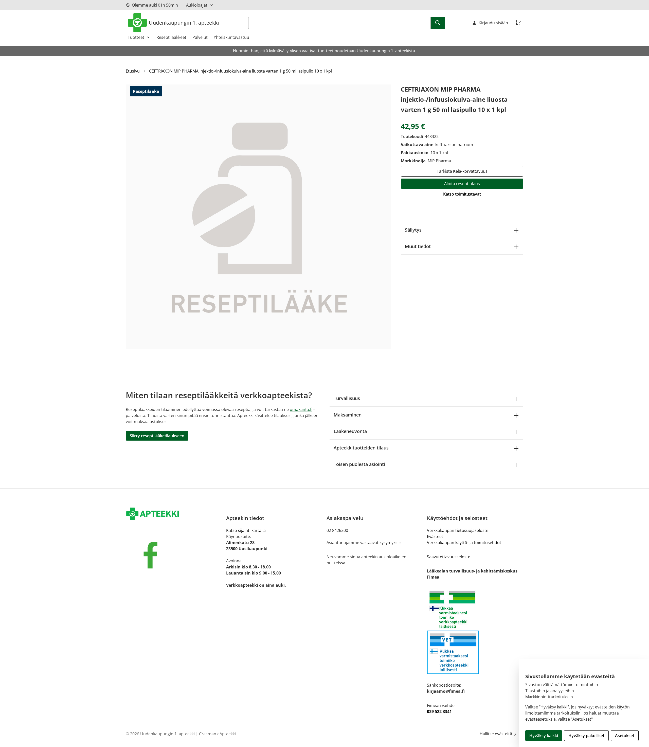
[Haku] (438, 23)
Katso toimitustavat (462, 194)
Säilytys (413, 230)
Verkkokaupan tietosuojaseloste (457, 530)
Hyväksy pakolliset (586, 735)
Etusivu (133, 71)
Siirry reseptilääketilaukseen (157, 436)
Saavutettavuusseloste (448, 557)
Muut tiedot (418, 246)
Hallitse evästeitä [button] (496, 734)
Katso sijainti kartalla (246, 530)
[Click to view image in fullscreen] (258, 216)
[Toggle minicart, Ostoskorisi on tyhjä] (518, 23)
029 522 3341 (439, 711)
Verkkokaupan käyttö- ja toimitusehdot (464, 542)
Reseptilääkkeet (171, 37)
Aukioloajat (196, 5)
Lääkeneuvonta (350, 431)
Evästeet (435, 536)
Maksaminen (348, 415)
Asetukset (624, 735)
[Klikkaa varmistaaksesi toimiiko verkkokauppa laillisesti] (475, 609)
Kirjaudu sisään (493, 23)
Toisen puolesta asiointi (359, 464)
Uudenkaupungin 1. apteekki (184, 22)
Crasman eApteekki (217, 734)
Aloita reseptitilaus (462, 183)
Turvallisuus (347, 398)
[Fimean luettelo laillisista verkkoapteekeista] (475, 652)
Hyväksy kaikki (543, 735)
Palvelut (200, 37)
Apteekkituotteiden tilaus (361, 448)
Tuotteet (136, 37)
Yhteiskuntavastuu (231, 37)
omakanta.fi (301, 409)
